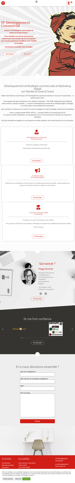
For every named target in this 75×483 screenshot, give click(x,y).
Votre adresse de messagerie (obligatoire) (34, 379)
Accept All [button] (26, 479)
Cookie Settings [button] (7, 479)
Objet (22, 386)
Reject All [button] (18, 479)
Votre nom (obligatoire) (27, 372)
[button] (36, 1)
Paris (42, 98)
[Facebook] (45, 293)
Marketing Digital (8, 465)
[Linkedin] (40, 293)
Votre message (25, 393)
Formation (5, 467)
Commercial (6, 463)
